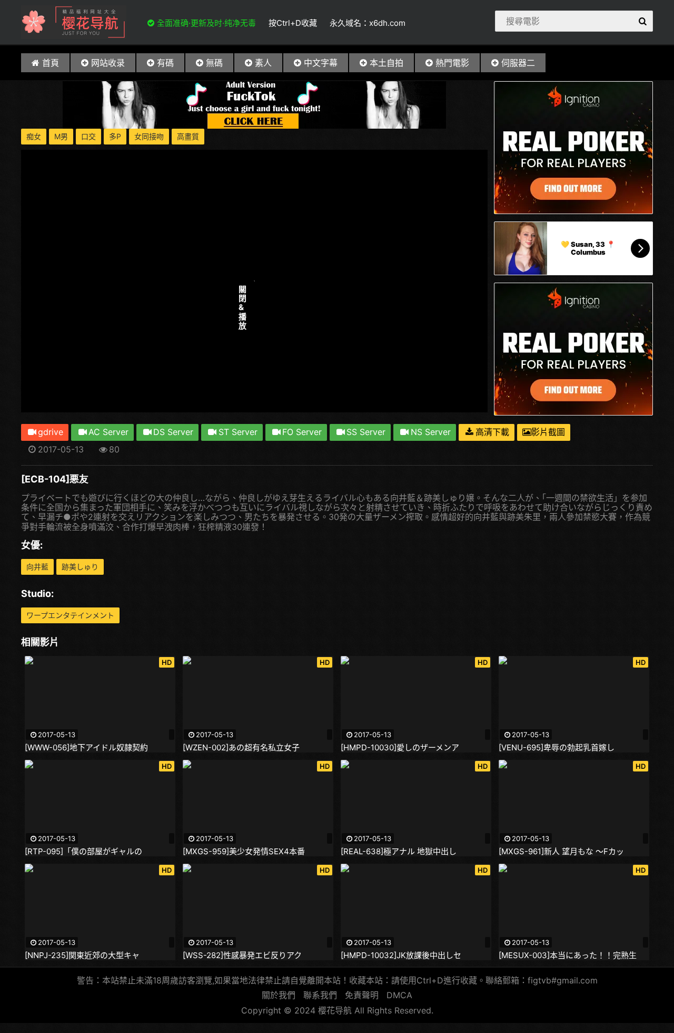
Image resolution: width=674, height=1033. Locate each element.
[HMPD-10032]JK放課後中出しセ (401, 955)
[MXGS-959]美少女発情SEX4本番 (244, 851)
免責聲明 (362, 995)
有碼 (165, 62)
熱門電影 (452, 62)
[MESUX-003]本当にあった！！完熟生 (568, 955)
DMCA (399, 995)
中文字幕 (321, 62)
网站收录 (108, 62)
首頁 (50, 62)
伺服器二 (518, 62)
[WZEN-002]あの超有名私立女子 (241, 747)
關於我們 (278, 995)
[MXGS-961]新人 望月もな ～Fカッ (561, 851)
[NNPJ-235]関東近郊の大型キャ (82, 955)
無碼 (214, 62)
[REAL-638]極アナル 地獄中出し (399, 851)
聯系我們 (320, 995)
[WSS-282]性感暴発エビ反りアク (242, 955)
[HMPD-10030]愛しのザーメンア (400, 747)
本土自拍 (386, 62)
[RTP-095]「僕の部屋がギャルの (83, 851)
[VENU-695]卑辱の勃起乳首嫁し (556, 747)
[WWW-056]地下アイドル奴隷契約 (86, 747)
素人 (263, 62)
